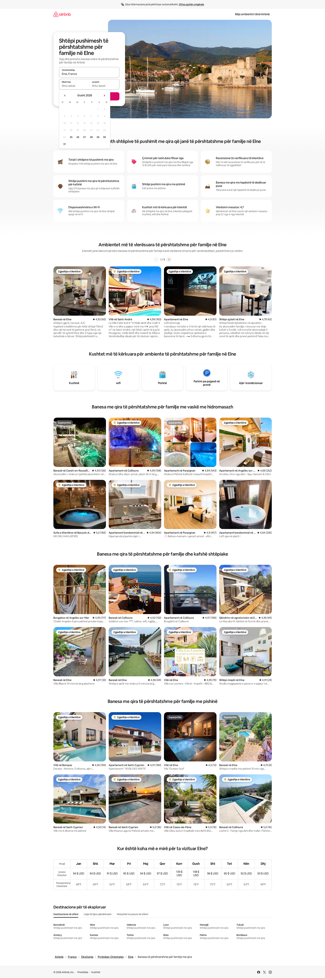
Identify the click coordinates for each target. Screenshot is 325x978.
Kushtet (95, 972)
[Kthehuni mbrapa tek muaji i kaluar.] (65, 95)
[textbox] (74, 86)
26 (77, 137)
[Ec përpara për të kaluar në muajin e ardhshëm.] (104, 95)
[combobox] (89, 74)
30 (104, 137)
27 (84, 137)
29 (98, 137)
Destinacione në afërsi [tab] (65, 914)
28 (91, 137)
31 (64, 144)
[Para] (169, 259)
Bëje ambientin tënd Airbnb (252, 14)
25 (71, 137)
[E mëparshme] (156, 259)
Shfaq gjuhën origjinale (191, 4)
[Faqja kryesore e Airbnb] (62, 14)
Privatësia (82, 972)
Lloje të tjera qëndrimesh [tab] (97, 914)
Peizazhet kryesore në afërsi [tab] (132, 914)
